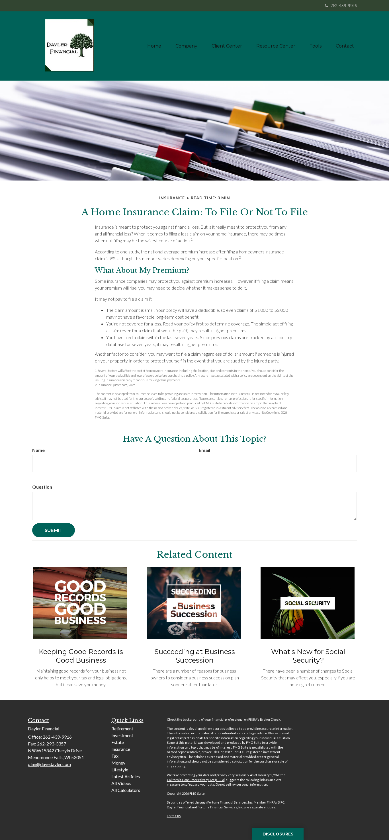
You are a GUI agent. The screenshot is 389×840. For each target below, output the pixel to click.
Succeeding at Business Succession (194, 656)
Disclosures (278, 834)
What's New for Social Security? (308, 656)
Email (204, 450)
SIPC (281, 802)
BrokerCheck (270, 719)
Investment (122, 735)
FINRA (271, 802)
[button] (186, 46)
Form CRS (174, 816)
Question (42, 486)
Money (118, 762)
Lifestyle (119, 769)
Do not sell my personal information (241, 784)
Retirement (122, 728)
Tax (114, 756)
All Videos (121, 783)
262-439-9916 (344, 5)
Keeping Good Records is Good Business (81, 656)
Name (38, 450)
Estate (117, 742)
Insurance (120, 749)
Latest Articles (125, 776)
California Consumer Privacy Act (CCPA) (196, 780)
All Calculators (125, 790)
